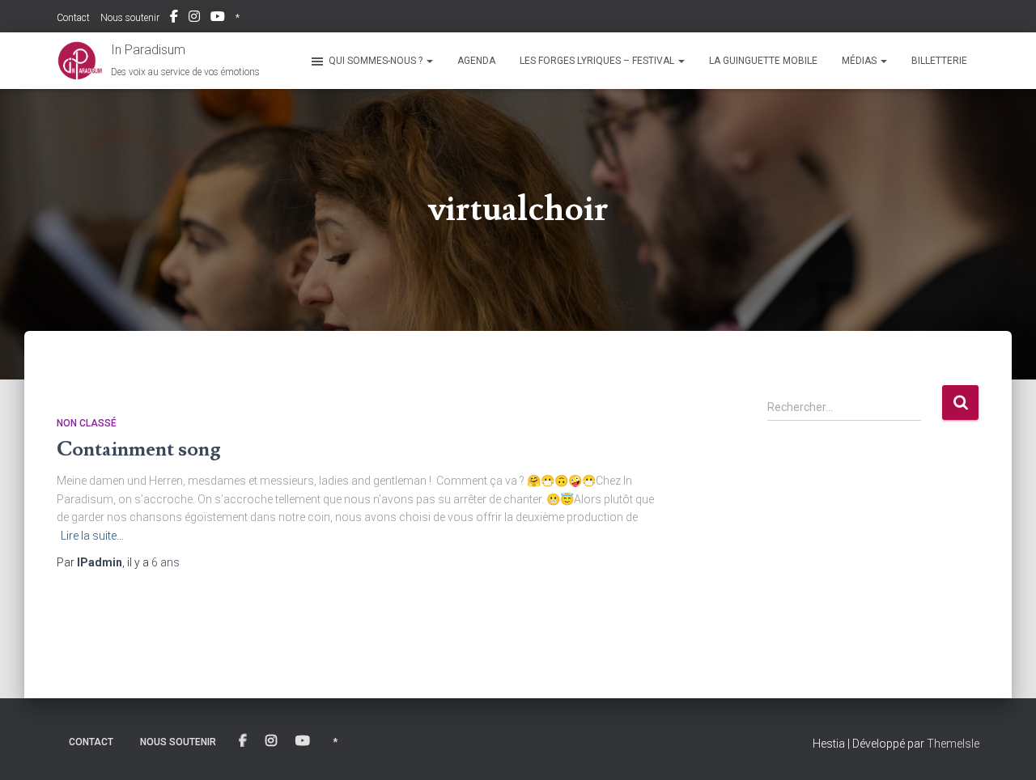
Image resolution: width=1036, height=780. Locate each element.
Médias (860, 60)
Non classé (87, 423)
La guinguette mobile (763, 60)
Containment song (139, 449)
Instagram (194, 18)
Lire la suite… (92, 535)
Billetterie (939, 60)
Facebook (174, 18)
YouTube (217, 18)
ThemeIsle (953, 743)
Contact (73, 17)
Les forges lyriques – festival (598, 60)
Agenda (476, 60)
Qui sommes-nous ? (377, 60)
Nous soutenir (129, 17)
